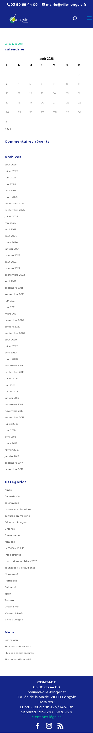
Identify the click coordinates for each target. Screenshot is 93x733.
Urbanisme (12, 606)
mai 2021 (10, 307)
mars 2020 (11, 359)
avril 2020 (10, 352)
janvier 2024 (12, 248)
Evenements (13, 535)
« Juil (8, 128)
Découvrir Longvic (16, 522)
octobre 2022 (12, 268)
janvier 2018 (12, 456)
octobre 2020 (12, 326)
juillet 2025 (11, 216)
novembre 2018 (14, 410)
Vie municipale (14, 613)
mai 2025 (10, 222)
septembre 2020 (15, 333)
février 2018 (12, 449)
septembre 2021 (14, 294)
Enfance (10, 528)
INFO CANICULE (14, 548)
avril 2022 (10, 281)
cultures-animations (17, 515)
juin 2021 (10, 300)
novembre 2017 (14, 469)
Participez (11, 580)
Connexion (11, 640)
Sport (8, 593)
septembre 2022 (15, 274)
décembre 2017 (14, 462)
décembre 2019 (14, 365)
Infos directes (13, 554)
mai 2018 (10, 430)
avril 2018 (10, 436)
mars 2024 (11, 242)
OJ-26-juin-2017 (14, 43)
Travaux (9, 600)
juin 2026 (10, 177)
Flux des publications (18, 646)
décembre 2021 (14, 287)
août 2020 (11, 339)
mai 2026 (10, 184)
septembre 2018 (14, 417)
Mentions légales (46, 717)
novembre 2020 (14, 320)
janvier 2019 (12, 398)
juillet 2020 (11, 346)
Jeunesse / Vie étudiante (20, 567)
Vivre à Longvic (14, 619)
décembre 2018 (14, 404)
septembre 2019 (14, 372)
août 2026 (10, 164)
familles (10, 541)
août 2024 (11, 235)
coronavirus (12, 502)
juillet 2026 (11, 171)
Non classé (11, 574)
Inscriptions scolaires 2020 (21, 561)
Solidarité (10, 587)
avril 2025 (10, 229)
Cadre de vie (12, 496)
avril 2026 (10, 190)
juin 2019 (10, 385)
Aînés (8, 489)
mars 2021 (11, 313)
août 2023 (10, 261)
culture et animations (18, 509)
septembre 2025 (15, 210)
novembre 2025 (14, 203)
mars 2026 (11, 197)
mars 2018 (11, 443)
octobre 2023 (12, 255)
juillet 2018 (11, 423)
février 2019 (11, 391)
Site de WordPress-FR (18, 659)
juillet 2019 (11, 378)
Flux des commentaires (19, 652)
